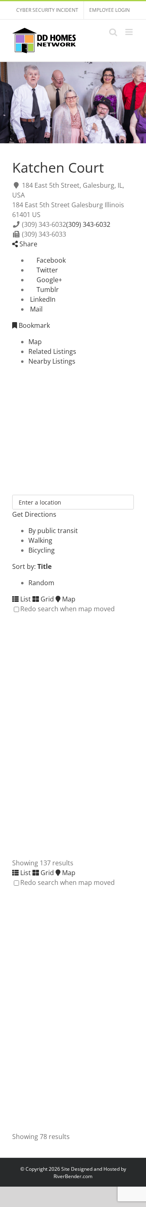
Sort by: (32, 566)
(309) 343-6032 (88, 224)
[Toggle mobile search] (113, 32)
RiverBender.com (73, 1176)
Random (41, 582)
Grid (46, 599)
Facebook (50, 260)
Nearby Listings (51, 361)
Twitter (46, 270)
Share (27, 243)
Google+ (48, 279)
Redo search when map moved (67, 608)
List (25, 599)
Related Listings (52, 351)
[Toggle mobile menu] (129, 32)
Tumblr (47, 289)
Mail (35, 309)
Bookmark (33, 325)
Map (35, 341)
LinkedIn (42, 299)
